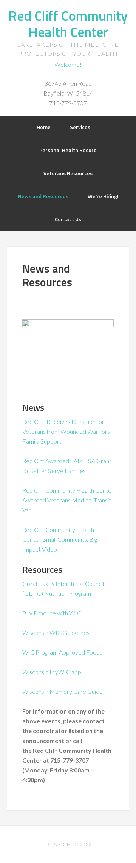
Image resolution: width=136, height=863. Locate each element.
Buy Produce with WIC (52, 612)
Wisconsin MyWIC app (51, 671)
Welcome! (68, 64)
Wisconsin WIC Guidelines (56, 632)
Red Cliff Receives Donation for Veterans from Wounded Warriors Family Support (66, 431)
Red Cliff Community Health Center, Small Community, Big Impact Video (59, 539)
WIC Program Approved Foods (62, 652)
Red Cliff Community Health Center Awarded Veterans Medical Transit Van (68, 500)
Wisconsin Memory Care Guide (62, 691)
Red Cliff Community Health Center (68, 23)
